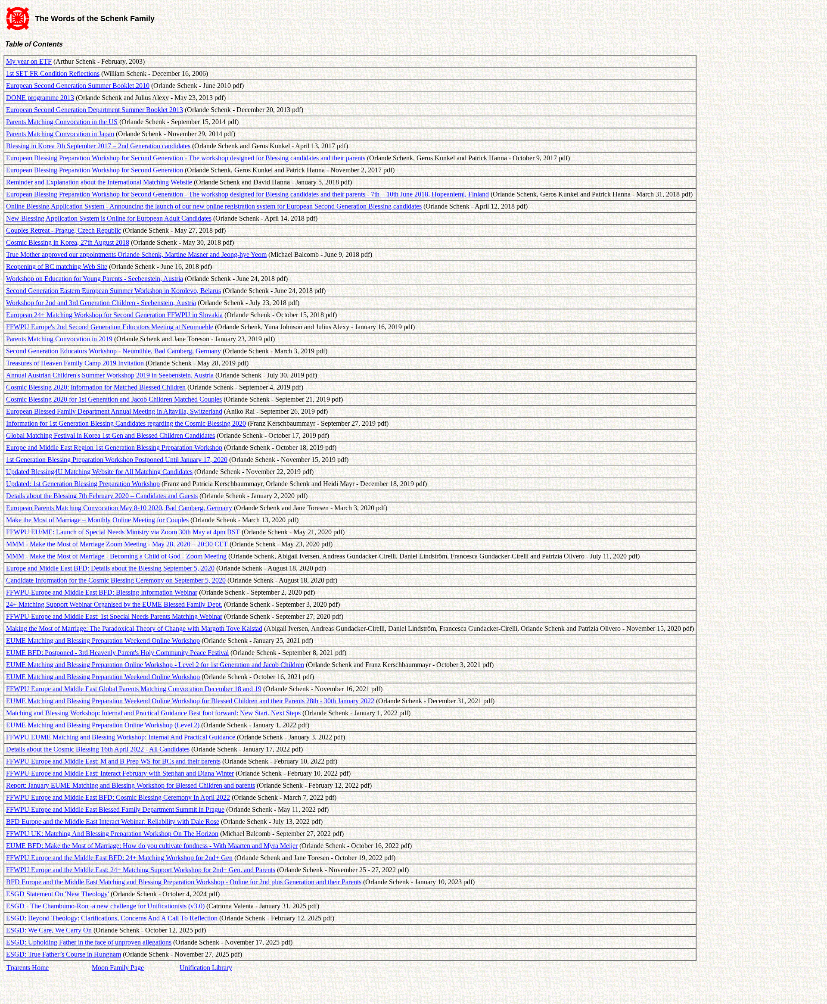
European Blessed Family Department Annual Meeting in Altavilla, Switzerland (114, 411)
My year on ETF (29, 61)
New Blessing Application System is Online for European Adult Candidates (108, 218)
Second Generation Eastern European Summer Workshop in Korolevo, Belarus (113, 290)
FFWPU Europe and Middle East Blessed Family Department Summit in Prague (115, 809)
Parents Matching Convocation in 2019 (59, 339)
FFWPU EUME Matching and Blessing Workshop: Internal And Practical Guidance (120, 737)
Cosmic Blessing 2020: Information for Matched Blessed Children (96, 387)
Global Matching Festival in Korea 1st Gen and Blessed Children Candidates (110, 435)
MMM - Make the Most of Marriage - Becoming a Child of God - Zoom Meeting (116, 556)
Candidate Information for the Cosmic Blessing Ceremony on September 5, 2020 (116, 580)
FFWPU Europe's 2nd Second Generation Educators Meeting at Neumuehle (109, 327)
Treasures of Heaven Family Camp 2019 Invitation (75, 363)
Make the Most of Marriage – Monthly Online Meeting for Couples (97, 520)
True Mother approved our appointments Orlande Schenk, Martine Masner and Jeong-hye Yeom (136, 254)
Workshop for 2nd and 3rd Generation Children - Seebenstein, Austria (101, 302)
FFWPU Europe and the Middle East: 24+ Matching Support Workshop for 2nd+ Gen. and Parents (140, 869)
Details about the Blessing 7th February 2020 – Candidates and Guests (102, 495)
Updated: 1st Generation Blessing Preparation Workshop (83, 483)
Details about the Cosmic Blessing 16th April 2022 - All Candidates (98, 749)
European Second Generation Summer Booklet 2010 (77, 85)
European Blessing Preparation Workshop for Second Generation (94, 170)
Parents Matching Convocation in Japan (60, 133)
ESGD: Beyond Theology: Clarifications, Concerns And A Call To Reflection (112, 918)
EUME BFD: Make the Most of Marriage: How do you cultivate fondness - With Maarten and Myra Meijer (152, 845)
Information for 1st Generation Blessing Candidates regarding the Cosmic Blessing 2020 (126, 423)
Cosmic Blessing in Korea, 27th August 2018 (67, 242)
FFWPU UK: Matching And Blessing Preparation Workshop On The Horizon (112, 833)
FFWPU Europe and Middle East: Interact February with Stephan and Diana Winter (120, 773)
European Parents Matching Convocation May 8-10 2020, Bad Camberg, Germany (119, 507)
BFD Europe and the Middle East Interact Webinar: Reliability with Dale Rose (112, 821)
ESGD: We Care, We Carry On (49, 930)
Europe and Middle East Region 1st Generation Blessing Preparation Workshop (114, 447)
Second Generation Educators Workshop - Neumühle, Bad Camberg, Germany (113, 351)
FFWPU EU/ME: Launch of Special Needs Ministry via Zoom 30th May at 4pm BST (123, 532)
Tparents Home (27, 967)
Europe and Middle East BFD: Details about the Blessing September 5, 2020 (110, 568)
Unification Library (206, 967)
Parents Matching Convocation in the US (62, 121)
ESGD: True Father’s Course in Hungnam (63, 954)
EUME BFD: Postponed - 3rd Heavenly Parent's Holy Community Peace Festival (117, 652)
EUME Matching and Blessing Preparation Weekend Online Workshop (103, 640)
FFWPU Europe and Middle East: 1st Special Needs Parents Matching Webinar (114, 616)
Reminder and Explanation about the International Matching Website (99, 182)
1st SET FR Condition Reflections (52, 73)
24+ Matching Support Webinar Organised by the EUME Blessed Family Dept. (114, 604)
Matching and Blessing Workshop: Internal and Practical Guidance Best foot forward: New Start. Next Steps (153, 713)
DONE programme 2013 (40, 97)
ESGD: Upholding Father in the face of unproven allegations (88, 942)
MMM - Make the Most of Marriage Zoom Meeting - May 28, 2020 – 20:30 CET (117, 544)
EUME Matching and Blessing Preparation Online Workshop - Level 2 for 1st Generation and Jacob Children (155, 664)
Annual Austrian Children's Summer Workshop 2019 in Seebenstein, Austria (110, 375)
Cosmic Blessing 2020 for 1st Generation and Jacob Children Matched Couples (114, 399)
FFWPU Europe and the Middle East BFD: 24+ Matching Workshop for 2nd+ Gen (119, 857)
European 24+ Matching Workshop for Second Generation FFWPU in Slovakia (114, 314)
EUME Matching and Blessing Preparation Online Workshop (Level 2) (102, 725)
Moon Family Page (118, 967)
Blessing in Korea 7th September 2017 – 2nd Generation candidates (98, 146)
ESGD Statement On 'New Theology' (57, 894)
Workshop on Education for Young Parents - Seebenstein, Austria (94, 278)
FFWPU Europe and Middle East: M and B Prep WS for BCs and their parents (113, 761)
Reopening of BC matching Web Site (56, 266)
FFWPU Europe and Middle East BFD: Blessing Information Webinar (101, 592)
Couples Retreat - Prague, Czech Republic (63, 230)
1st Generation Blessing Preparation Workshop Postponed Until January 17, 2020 (116, 459)
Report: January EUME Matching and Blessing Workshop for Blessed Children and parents (130, 785)
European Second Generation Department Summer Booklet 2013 (94, 109)
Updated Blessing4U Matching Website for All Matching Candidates (99, 471)
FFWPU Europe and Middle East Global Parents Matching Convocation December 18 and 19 (133, 688)
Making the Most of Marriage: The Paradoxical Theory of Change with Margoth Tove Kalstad (134, 628)
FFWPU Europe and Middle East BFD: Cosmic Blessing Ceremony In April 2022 (118, 797)
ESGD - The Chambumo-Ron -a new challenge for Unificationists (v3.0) (105, 906)
